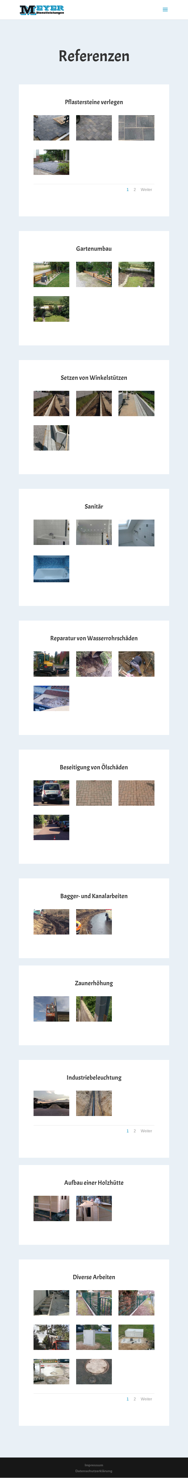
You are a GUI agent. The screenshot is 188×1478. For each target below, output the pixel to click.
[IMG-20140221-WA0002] (136, 1314)
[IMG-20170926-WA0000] (136, 675)
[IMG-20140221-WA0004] (94, 1314)
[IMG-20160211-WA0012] (52, 1314)
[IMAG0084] (94, 1220)
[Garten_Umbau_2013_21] (52, 174)
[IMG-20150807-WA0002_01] (136, 415)
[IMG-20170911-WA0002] (94, 1020)
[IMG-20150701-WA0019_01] (94, 415)
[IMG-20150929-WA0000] (94, 1383)
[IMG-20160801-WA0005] (94, 1349)
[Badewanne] (52, 581)
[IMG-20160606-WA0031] (52, 1115)
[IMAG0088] (52, 1220)
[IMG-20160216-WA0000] (52, 933)
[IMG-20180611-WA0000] (52, 139)
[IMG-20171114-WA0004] (94, 1115)
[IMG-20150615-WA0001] (52, 415)
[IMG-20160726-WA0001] (94, 804)
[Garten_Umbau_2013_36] (94, 286)
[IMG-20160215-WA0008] (94, 933)
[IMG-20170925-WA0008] (52, 675)
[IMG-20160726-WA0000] (136, 804)
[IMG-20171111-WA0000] (52, 1349)
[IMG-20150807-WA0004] (52, 449)
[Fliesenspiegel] (136, 545)
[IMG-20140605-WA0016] (52, 544)
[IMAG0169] (52, 1020)
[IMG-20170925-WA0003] (52, 710)
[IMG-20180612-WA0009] (136, 139)
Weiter (146, 190)
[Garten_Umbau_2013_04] (136, 286)
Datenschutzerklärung (93, 1471)
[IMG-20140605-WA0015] (94, 544)
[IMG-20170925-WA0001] (94, 675)
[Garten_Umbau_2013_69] (52, 286)
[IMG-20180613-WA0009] (94, 139)
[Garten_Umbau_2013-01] (52, 320)
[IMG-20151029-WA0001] (52, 1383)
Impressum (94, 1465)
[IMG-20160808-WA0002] (52, 804)
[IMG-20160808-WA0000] (52, 839)
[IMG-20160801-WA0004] (136, 1349)
